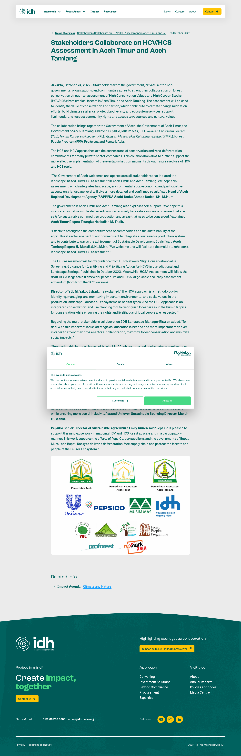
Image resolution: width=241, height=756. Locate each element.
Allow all (167, 400)
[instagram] (170, 719)
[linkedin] (179, 719)
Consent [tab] (71, 364)
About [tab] (169, 364)
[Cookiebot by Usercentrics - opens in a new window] (176, 353)
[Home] (28, 11)
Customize (118, 400)
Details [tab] (121, 364)
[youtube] (161, 719)
